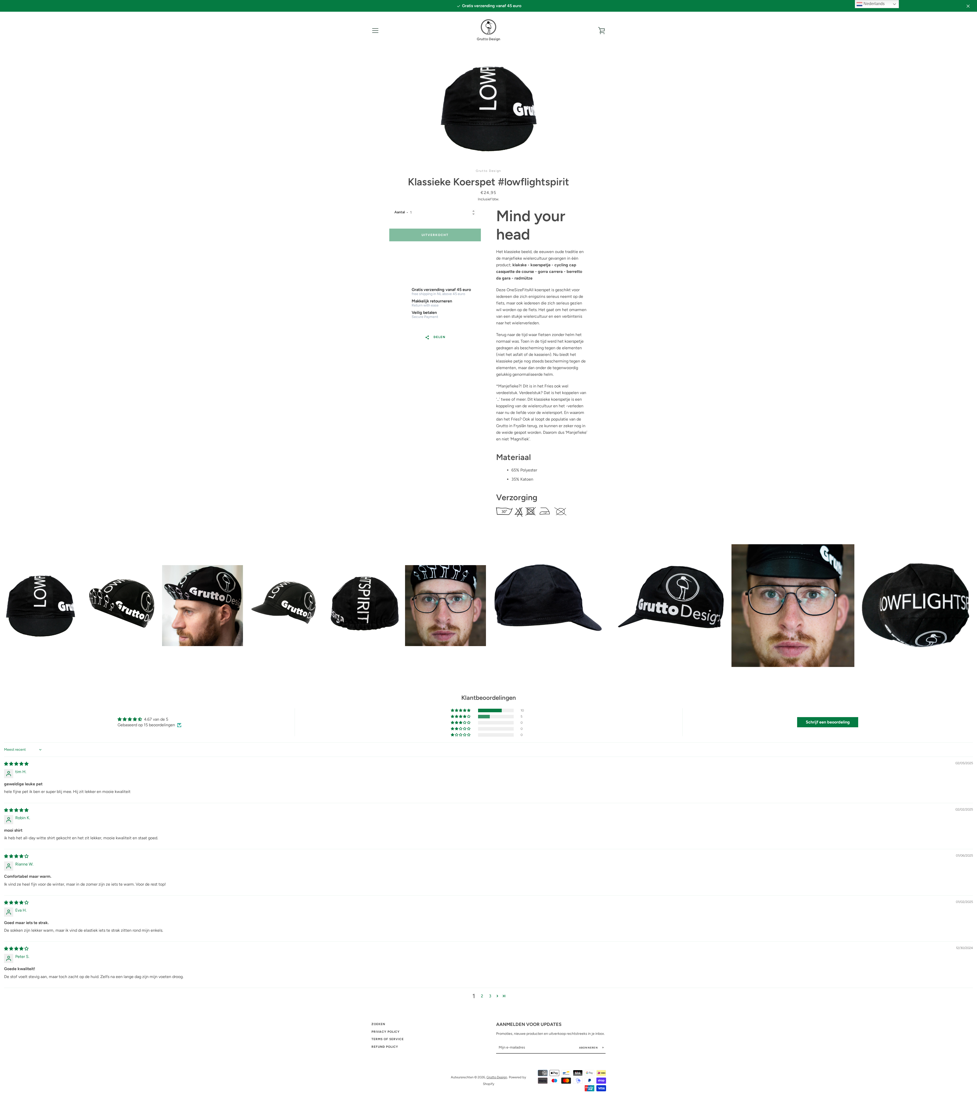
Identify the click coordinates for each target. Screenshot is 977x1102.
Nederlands (874, 4)
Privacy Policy (385, 1032)
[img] (16, 763)
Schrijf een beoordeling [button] (828, 722)
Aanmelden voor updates (529, 1024)
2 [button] (482, 996)
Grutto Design (496, 1077)
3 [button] (490, 996)
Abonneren (589, 1047)
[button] (461, 710)
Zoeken (378, 1024)
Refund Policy (384, 1047)
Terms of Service (387, 1039)
